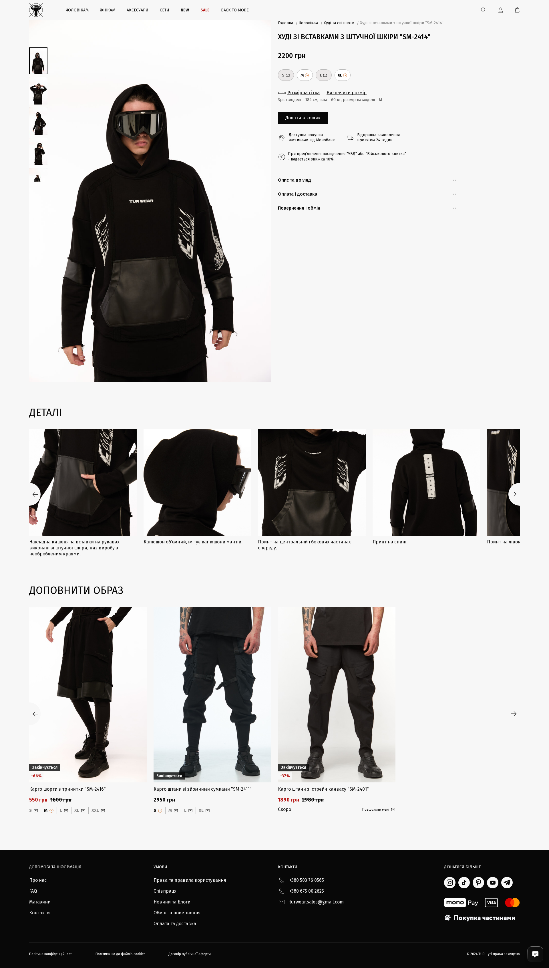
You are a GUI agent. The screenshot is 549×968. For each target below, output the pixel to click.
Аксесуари (137, 10)
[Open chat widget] (535, 954)
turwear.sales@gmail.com (316, 902)
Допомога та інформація (55, 867)
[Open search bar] (483, 10)
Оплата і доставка (297, 194)
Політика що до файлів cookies (121, 954)
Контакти (39, 912)
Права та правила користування (190, 880)
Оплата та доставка (175, 923)
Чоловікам (77, 10)
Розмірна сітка (303, 92)
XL (340, 75)
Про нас (38, 880)
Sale (205, 10)
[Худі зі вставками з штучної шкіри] (150, 201)
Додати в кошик (303, 118)
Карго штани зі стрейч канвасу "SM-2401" (323, 789)
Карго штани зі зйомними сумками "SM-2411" (203, 789)
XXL (95, 810)
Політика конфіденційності (51, 954)
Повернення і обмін (299, 208)
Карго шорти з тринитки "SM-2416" (67, 789)
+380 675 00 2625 (306, 891)
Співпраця (165, 891)
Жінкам (107, 10)
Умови (160, 867)
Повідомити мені (375, 810)
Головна (285, 23)
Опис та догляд (294, 180)
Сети (164, 10)
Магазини (40, 902)
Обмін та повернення (177, 912)
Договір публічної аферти (189, 954)
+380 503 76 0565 (306, 880)
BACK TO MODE (235, 10)
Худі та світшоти (339, 23)
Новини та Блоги (172, 902)
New (185, 10)
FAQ (33, 891)
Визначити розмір (347, 92)
